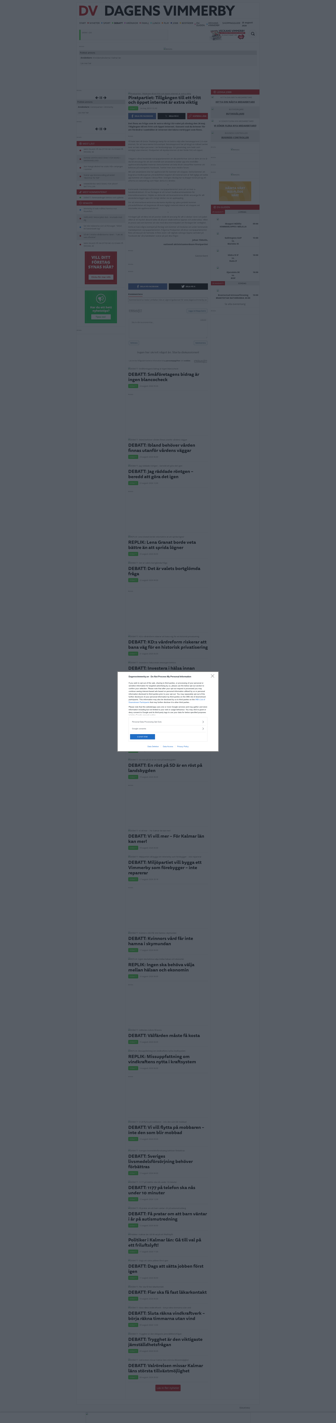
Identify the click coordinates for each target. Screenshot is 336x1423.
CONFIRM (142, 737)
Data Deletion (153, 746)
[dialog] (168, 711)
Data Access (168, 746)
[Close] (213, 676)
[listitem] (168, 721)
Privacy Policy (183, 746)
